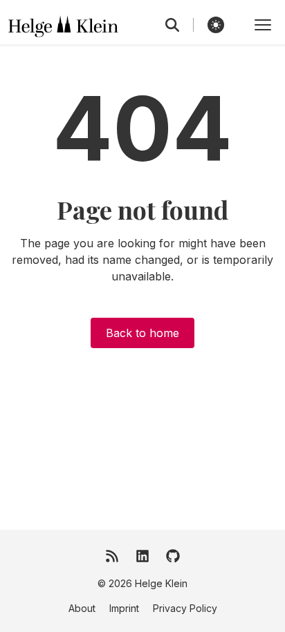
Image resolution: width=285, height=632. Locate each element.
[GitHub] (173, 556)
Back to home (142, 333)
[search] (179, 25)
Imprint (124, 608)
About (81, 608)
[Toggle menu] (263, 25)
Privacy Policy (185, 608)
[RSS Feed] (112, 556)
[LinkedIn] (142, 556)
